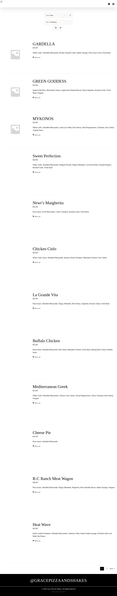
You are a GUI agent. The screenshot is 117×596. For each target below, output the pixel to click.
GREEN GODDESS (49, 81)
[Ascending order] (70, 15)
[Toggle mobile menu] (113, 4)
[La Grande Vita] (15, 309)
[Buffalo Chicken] (15, 355)
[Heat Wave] (15, 539)
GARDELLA (44, 44)
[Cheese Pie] (15, 447)
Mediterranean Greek (50, 386)
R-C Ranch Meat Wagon (53, 478)
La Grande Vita (45, 295)
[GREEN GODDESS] (15, 92)
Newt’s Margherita (48, 203)
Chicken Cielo (44, 249)
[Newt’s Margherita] (15, 217)
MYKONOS (43, 118)
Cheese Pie (42, 432)
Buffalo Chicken (46, 341)
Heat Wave (42, 524)
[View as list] (60, 28)
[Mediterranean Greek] (15, 401)
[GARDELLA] (15, 54)
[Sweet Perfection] (15, 171)
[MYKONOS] (15, 129)
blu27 (64, 592)
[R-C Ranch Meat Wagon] (15, 493)
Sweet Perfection (47, 156)
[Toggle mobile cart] (109, 4)
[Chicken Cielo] (15, 263)
